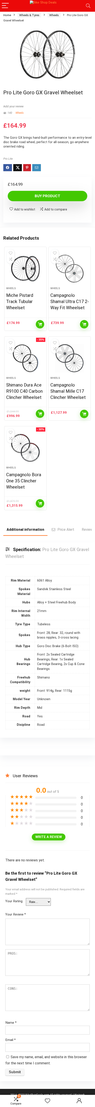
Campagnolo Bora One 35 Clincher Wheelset (23, 481)
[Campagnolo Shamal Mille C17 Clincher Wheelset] (69, 358)
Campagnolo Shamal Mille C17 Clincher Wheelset (68, 391)
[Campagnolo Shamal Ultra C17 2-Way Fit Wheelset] (69, 268)
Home (7, 15)
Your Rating (14, 901)
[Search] (88, 6)
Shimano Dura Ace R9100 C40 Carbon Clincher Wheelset (24, 391)
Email (10, 1040)
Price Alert (65, 529)
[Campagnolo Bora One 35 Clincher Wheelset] (25, 448)
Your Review (15, 914)
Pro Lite (8, 158)
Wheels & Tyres (29, 15)
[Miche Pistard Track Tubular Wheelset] (25, 268)
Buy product (47, 196)
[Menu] (5, 6)
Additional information (25, 529)
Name (11, 1023)
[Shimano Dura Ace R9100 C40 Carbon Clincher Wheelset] (25, 358)
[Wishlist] (47, 1101)
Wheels (54, 15)
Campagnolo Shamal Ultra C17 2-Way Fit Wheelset (69, 301)
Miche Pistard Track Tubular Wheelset (19, 301)
